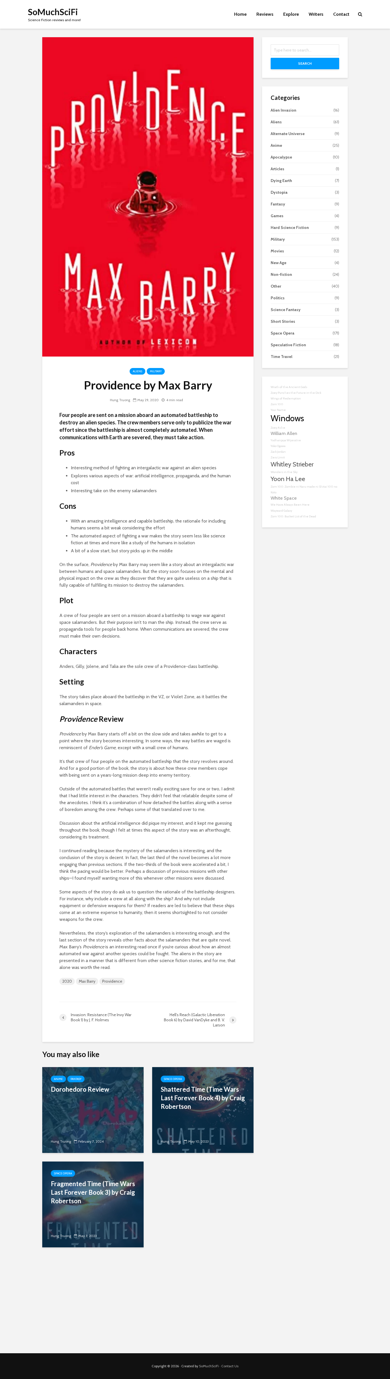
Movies (277, 251)
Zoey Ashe (278, 428)
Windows (287, 418)
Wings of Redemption (286, 398)
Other (276, 286)
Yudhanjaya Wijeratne (286, 440)
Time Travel (281, 356)
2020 (67, 981)
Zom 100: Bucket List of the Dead (293, 516)
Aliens (137, 371)
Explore (291, 14)
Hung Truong (120, 400)
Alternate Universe (288, 133)
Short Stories (283, 321)
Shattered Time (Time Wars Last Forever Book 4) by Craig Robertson (203, 1097)
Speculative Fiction (288, 344)
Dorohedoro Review (80, 1089)
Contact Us (229, 1366)
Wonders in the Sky (284, 472)
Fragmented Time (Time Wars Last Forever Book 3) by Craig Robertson (93, 1192)
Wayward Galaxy (281, 511)
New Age (278, 262)
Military (156, 371)
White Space (284, 498)
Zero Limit (278, 457)
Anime (58, 1079)
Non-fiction (281, 274)
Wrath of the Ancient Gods (289, 387)
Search (305, 63)
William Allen (284, 433)
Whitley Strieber (292, 464)
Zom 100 (277, 404)
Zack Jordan (278, 452)
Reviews (265, 14)
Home (240, 14)
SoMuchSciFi (53, 12)
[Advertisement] (195, 1305)
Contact (341, 14)
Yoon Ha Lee (288, 478)
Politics (278, 297)
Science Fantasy (286, 309)
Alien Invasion (283, 110)
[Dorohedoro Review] (93, 1109)
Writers (316, 14)
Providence (112, 981)
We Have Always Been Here (290, 505)
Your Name (278, 410)
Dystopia (279, 192)
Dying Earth (281, 180)
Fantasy (76, 1079)
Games (277, 215)
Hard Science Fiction (290, 227)
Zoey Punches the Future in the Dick (296, 393)
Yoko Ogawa (278, 446)
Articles (277, 168)
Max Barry (87, 981)
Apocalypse (281, 157)
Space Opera (173, 1079)
